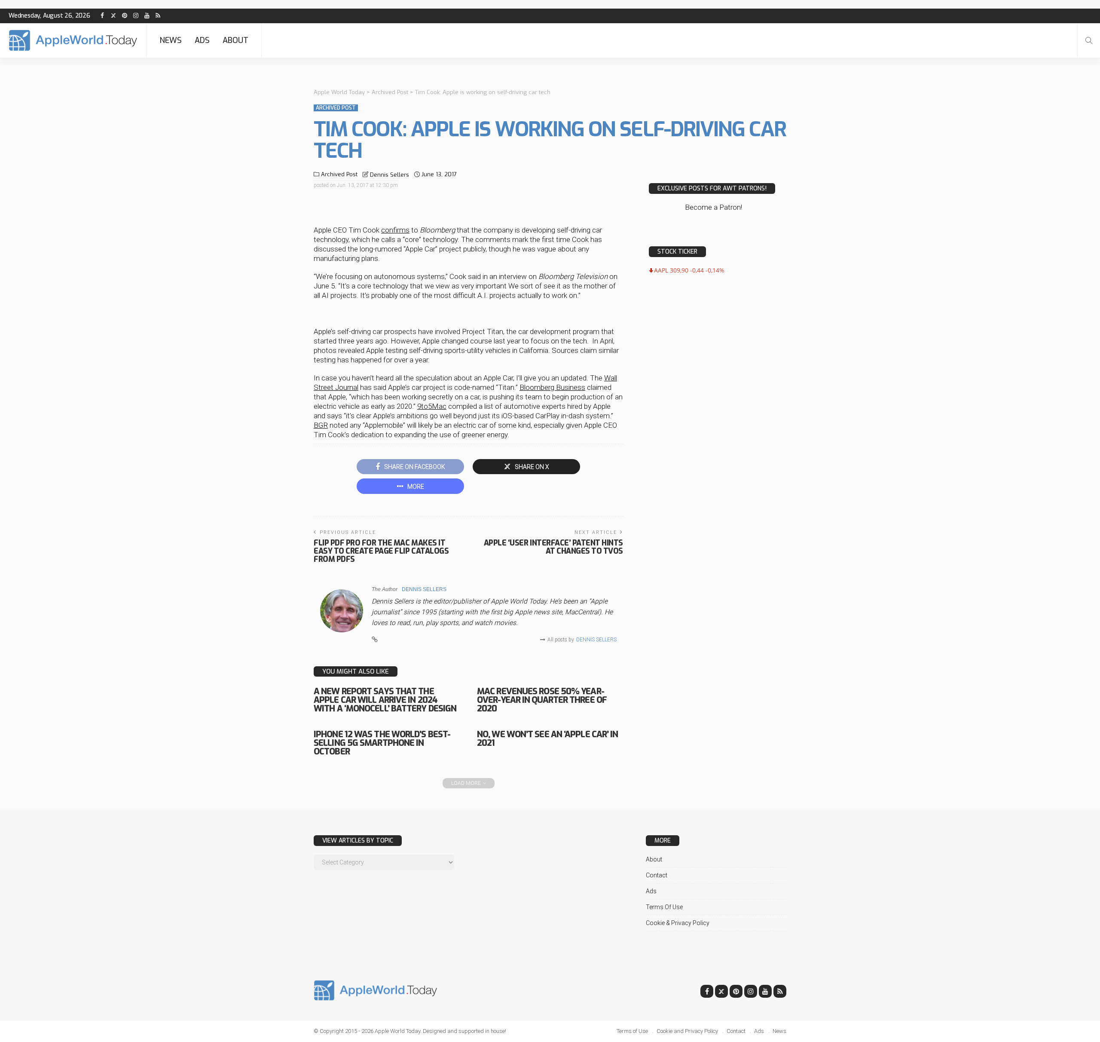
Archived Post (336, 107)
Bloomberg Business (552, 387)
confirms (395, 230)
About (235, 40)
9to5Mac (431, 406)
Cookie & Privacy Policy (677, 922)
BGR (321, 425)
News (170, 40)
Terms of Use (664, 907)
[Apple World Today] (73, 40)
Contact (656, 875)
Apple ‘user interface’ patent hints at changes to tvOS (553, 547)
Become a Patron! (713, 207)
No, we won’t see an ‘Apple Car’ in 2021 (547, 739)
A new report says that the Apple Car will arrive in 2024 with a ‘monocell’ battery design (385, 700)
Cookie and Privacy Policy (687, 1031)
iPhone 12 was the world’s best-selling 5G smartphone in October (382, 743)
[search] (1089, 40)
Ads (202, 40)
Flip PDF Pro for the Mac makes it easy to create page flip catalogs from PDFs (381, 551)
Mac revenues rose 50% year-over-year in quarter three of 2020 (542, 700)
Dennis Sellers (389, 174)
